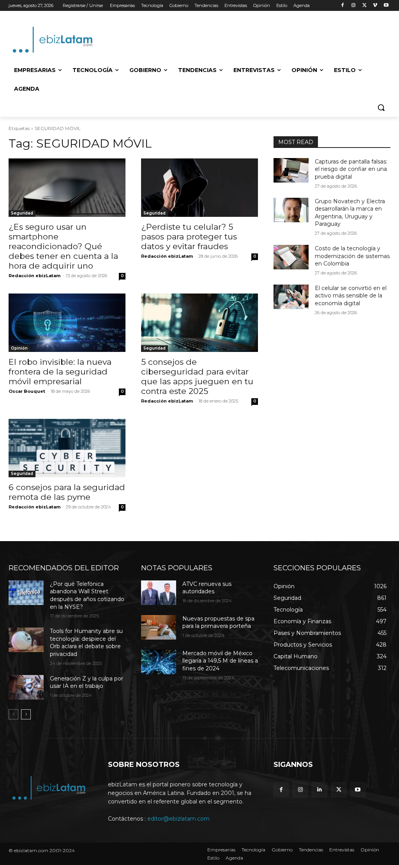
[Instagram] (353, 5)
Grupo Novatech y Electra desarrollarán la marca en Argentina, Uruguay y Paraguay (350, 213)
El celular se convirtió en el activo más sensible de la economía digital (351, 296)
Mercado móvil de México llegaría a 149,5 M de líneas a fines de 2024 (220, 661)
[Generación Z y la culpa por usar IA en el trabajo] (26, 687)
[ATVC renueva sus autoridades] (158, 592)
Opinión (19, 348)
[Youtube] (385, 5)
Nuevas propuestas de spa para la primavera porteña (218, 622)
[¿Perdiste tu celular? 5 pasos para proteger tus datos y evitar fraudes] (199, 187)
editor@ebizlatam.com (178, 818)
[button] (381, 107)
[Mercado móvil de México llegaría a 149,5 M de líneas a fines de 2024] (158, 662)
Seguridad (22, 213)
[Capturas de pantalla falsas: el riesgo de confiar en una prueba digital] (291, 170)
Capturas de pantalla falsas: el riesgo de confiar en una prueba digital (351, 169)
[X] (364, 5)
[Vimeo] (375, 5)
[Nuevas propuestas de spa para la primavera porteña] (158, 627)
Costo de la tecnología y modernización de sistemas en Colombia (352, 256)
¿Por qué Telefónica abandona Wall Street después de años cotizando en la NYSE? (87, 595)
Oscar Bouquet (27, 391)
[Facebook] (342, 5)
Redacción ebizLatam (34, 275)
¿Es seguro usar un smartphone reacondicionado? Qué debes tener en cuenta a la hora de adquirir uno (63, 246)
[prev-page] (13, 714)
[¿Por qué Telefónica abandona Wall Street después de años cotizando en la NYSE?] (26, 592)
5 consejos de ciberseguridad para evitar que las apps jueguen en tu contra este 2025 (197, 376)
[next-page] (26, 714)
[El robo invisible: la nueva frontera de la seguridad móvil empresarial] (67, 323)
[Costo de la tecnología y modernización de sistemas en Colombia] (291, 257)
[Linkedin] (319, 789)
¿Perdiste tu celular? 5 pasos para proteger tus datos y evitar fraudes (189, 236)
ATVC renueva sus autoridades (206, 587)
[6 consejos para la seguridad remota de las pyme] (67, 448)
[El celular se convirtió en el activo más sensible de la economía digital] (291, 297)
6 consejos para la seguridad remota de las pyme (67, 492)
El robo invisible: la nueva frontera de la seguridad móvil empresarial (60, 371)
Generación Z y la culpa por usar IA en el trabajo (86, 682)
